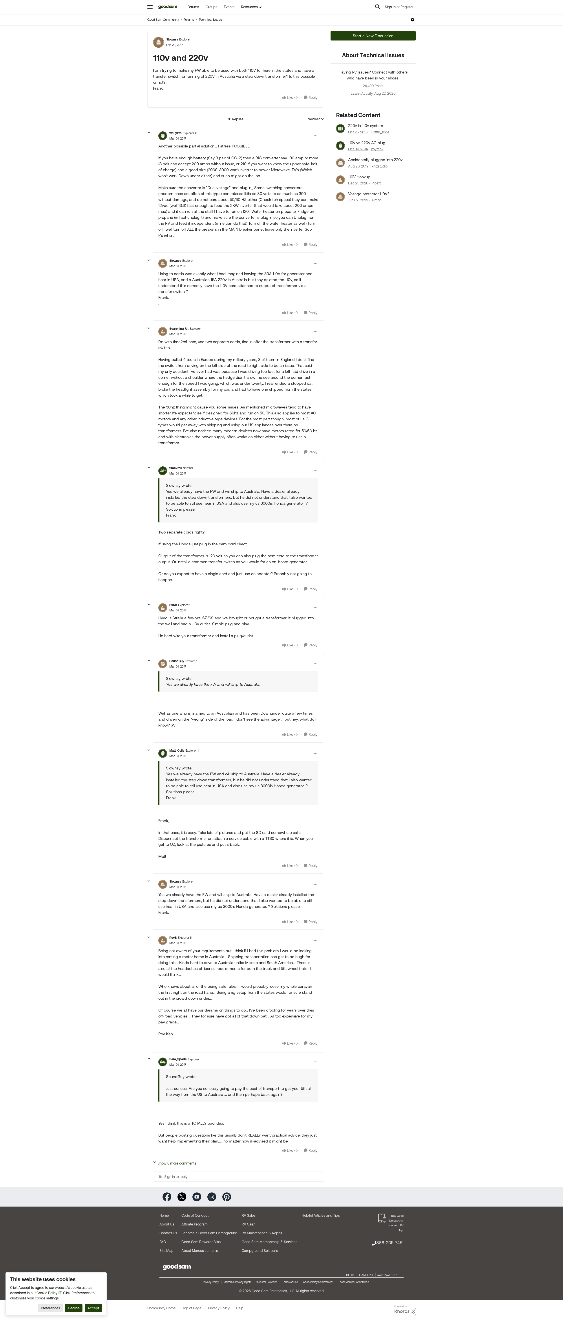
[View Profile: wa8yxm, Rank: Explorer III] (162, 135)
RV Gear (248, 1224)
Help (239, 1308)
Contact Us (168, 1233)
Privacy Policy (211, 1282)
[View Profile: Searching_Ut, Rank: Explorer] (162, 331)
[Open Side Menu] (150, 7)
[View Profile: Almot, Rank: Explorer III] (340, 196)
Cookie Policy (47, 1293)
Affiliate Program (194, 1224)
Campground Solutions (260, 1251)
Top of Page (191, 1308)
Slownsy (172, 39)
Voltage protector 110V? (368, 193)
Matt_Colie (176, 750)
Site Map (166, 1251)
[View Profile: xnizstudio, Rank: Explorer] (340, 162)
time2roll (175, 468)
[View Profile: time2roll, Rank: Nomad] (162, 470)
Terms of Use (290, 1282)
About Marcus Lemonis (199, 1251)
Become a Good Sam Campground (209, 1233)
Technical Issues (210, 19)
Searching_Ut (178, 328)
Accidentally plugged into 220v (375, 159)
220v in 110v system (365, 125)
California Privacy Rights (237, 1282)
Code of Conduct (194, 1215)
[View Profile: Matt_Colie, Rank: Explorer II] (162, 753)
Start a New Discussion (373, 35)
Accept (93, 1308)
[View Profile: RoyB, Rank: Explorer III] (162, 940)
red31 (173, 605)
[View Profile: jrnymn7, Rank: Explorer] (340, 145)
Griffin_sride (380, 132)
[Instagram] (212, 1196)
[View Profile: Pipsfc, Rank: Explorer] (340, 179)
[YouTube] (197, 1196)
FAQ (162, 1242)
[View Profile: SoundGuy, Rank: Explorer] (162, 663)
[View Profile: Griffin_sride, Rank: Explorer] (340, 128)
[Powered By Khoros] (405, 1310)
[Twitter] (182, 1196)
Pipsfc (377, 183)
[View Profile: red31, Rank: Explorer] (162, 607)
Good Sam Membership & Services (269, 1242)
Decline (74, 1308)
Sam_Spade (178, 1059)
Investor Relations (266, 1282)
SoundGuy (176, 661)
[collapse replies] (149, 132)
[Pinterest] (226, 1196)
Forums (189, 19)
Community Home (161, 1308)
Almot (376, 200)
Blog (350, 1275)
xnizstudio (380, 166)
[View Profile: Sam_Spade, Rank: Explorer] (162, 1062)
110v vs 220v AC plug (366, 142)
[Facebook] (167, 1196)
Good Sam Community (163, 19)
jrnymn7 (377, 149)
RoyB (173, 937)
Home (164, 1215)
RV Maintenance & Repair (262, 1233)
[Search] (377, 6)
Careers (366, 1275)
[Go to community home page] (168, 7)
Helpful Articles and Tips (321, 1215)
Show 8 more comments (176, 1163)
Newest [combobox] (316, 119)
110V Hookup (359, 177)
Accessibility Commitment (318, 1282)
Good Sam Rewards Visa (201, 1242)
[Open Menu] (412, 20)
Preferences (50, 1308)
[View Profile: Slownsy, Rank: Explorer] (158, 42)
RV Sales (249, 1215)
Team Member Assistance (353, 1282)
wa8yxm (175, 133)
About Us (166, 1224)
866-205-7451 (390, 1242)
